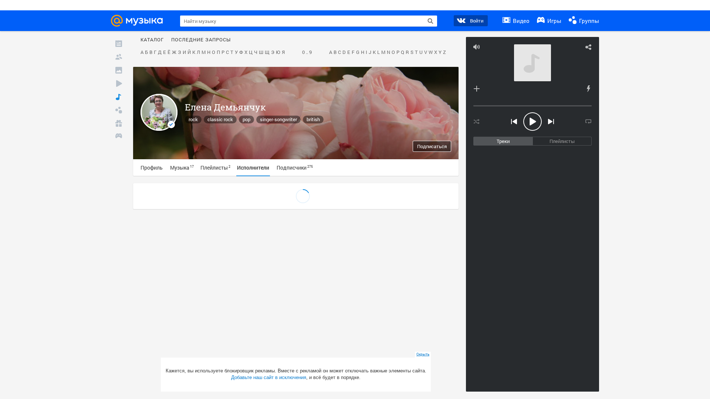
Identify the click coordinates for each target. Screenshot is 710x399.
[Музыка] (119, 96)
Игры (553, 20)
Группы (588, 20)
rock (193, 119)
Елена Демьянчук (225, 107)
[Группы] (119, 110)
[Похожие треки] (588, 88)
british (313, 119)
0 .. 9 (307, 52)
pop (246, 119)
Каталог (152, 40)
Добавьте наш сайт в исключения (268, 377)
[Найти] (430, 21)
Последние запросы (201, 40)
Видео (520, 20)
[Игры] (119, 136)
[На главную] (139, 21)
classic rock (220, 119)
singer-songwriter (278, 119)
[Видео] (119, 83)
